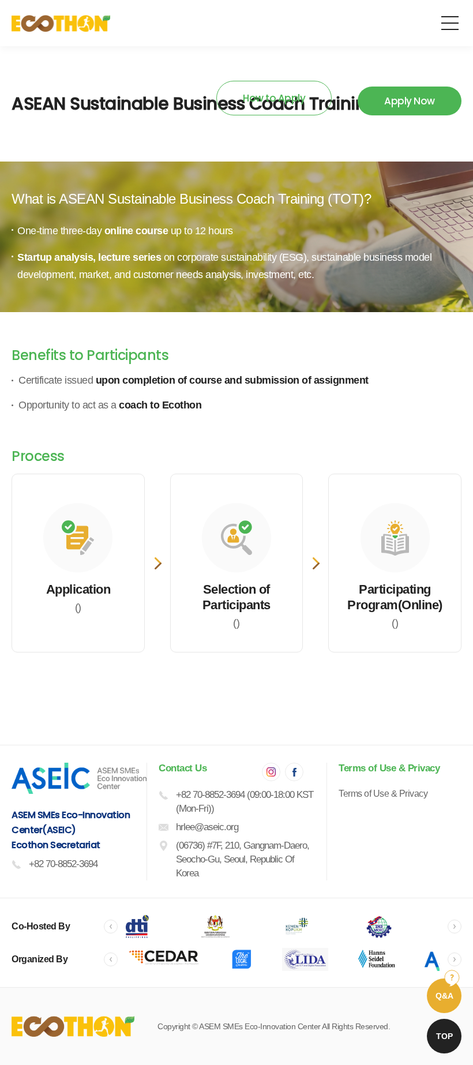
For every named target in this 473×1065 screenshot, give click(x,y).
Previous (111, 926)
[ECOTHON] (61, 23)
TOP (444, 1036)
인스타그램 (271, 772)
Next (454, 926)
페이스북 (294, 772)
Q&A (444, 995)
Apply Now (409, 101)
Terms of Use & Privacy (383, 793)
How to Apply (274, 98)
